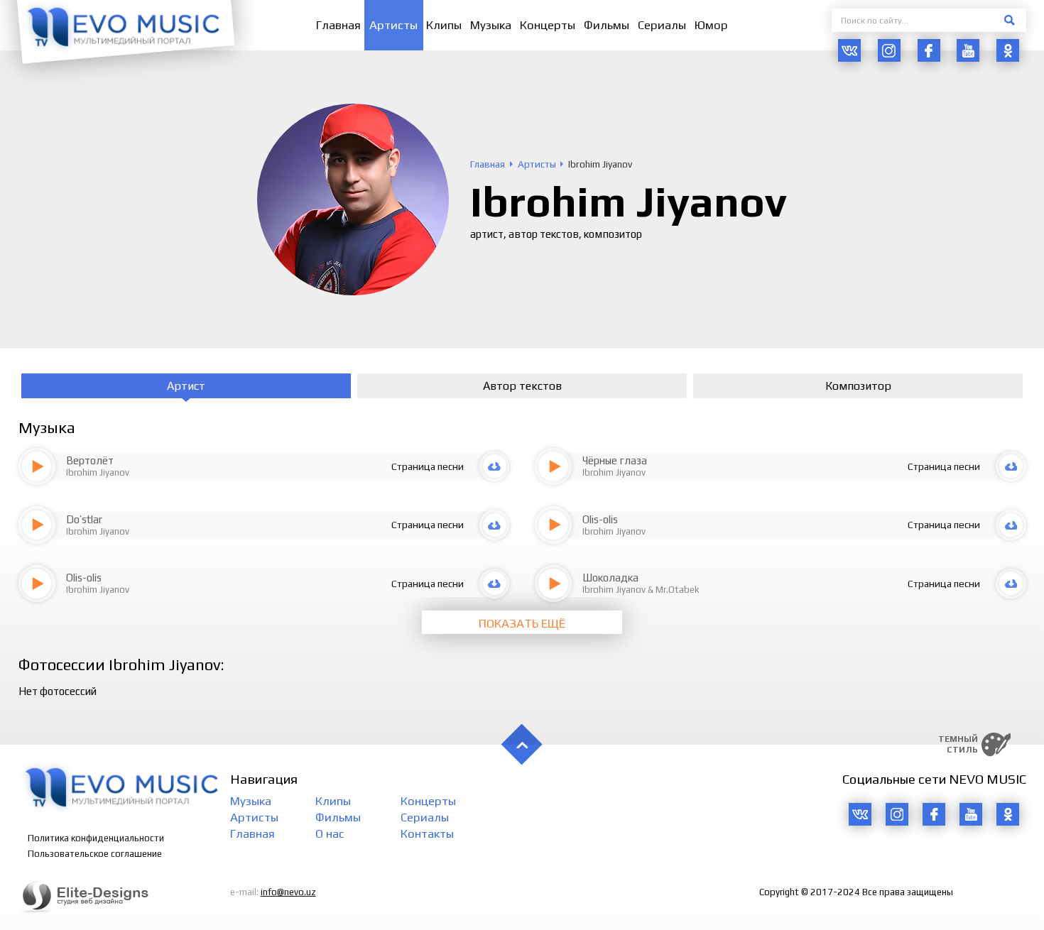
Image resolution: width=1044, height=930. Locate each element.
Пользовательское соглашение (95, 853)
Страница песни (427, 466)
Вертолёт (90, 460)
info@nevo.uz (288, 892)
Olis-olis (600, 519)
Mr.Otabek (678, 589)
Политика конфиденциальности (96, 838)
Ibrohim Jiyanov (97, 472)
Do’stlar (84, 519)
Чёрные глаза (614, 460)
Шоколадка (610, 577)
